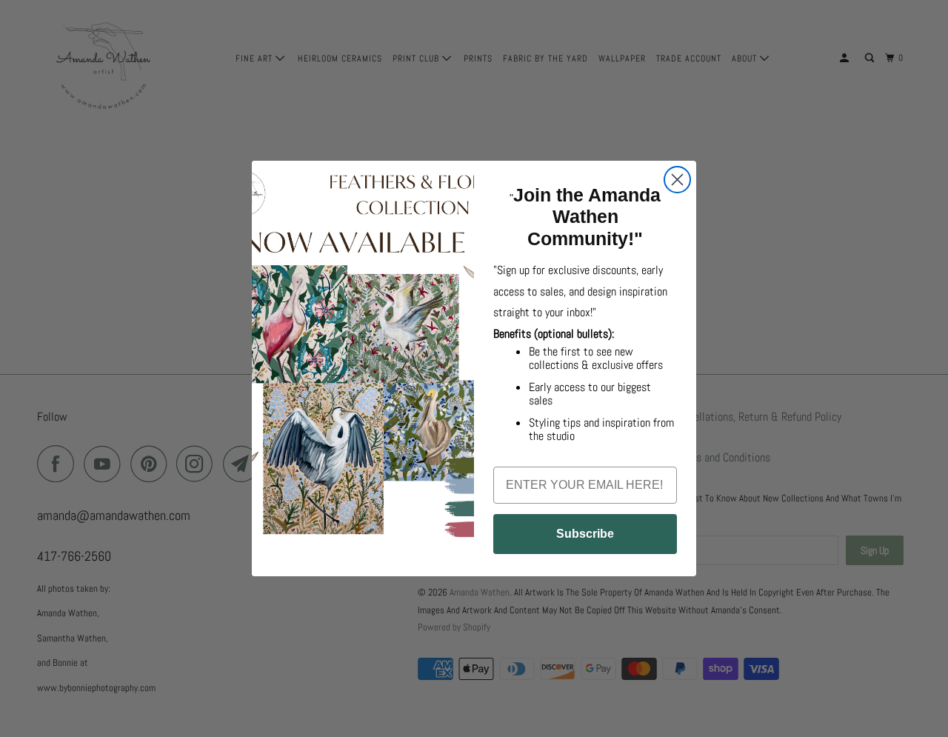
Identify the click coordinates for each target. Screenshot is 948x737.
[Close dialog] (677, 180)
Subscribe (585, 533)
